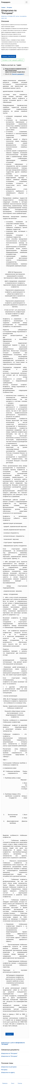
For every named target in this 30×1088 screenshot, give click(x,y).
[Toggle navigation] (26, 2)
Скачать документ (18, 74)
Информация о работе (13, 1043)
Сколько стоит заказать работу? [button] (12, 60)
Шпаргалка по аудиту (8, 1072)
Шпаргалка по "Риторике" (9, 1053)
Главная (3, 7)
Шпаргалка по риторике (8, 1067)
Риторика (9, 7)
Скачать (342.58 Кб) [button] (8, 56)
